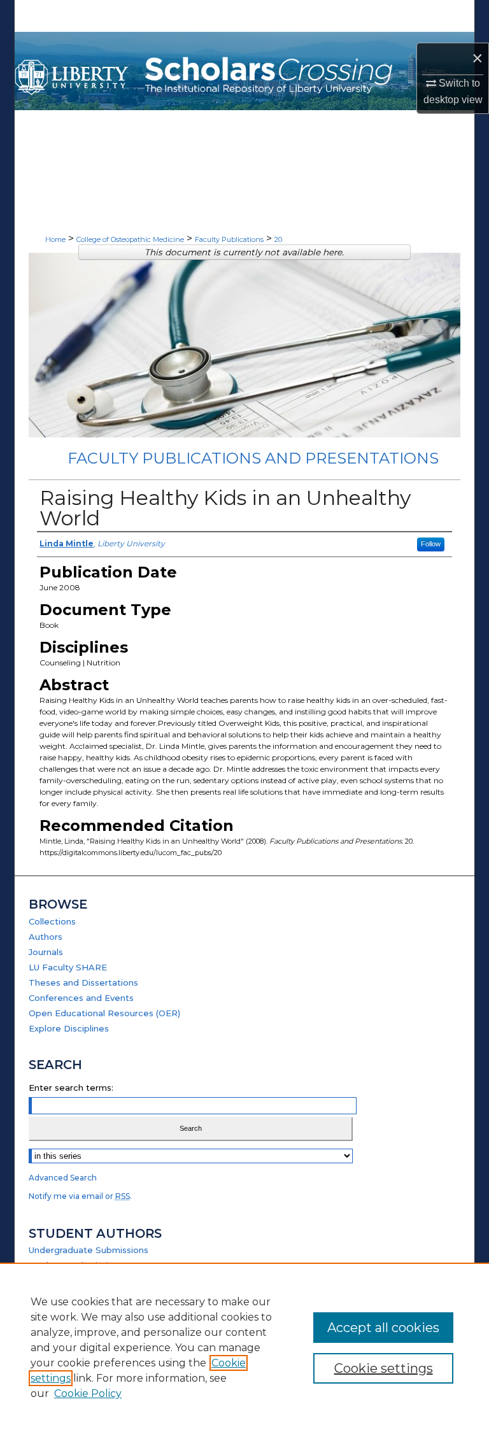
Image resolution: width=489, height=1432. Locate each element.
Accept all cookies (383, 1327)
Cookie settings (383, 1368)
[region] (244, 1347)
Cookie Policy (88, 1393)
